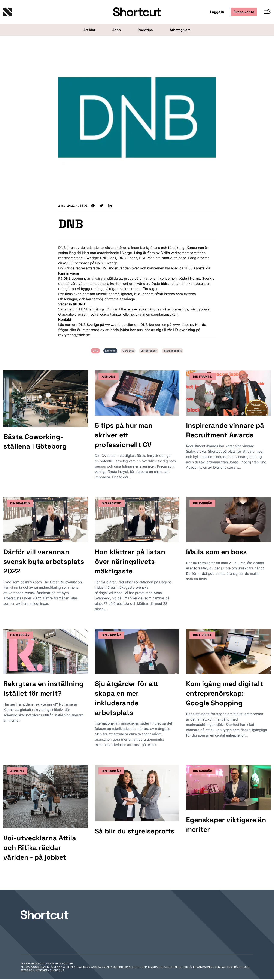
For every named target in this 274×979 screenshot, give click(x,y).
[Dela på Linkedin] (110, 205)
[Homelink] (47, 12)
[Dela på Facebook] (93, 205)
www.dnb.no (182, 324)
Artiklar (89, 30)
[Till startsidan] (44, 914)
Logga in (217, 12)
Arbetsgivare (180, 30)
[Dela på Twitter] (101, 205)
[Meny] (265, 12)
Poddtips (145, 30)
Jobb (116, 30)
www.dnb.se (115, 324)
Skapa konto (244, 12)
